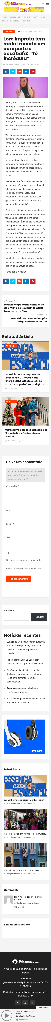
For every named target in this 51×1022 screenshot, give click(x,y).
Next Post (41, 315)
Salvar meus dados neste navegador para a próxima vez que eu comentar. (24, 564)
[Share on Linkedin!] (26, 71)
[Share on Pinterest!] (32, 71)
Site (8, 537)
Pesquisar (9, 610)
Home (4, 17)
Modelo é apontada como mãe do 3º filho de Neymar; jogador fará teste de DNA (24, 308)
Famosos (12, 17)
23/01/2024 (34, 64)
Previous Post (12, 301)
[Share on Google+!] (19, 71)
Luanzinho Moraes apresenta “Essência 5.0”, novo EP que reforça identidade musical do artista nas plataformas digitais (24, 379)
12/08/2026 (12, 388)
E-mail (10, 524)
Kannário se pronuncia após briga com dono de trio (29, 320)
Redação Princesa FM (15, 64)
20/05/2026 (12, 441)
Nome (9, 510)
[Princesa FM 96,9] (18, 3)
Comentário (12, 486)
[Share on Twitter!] (13, 71)
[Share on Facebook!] (6, 71)
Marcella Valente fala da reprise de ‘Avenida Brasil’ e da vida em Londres (26, 433)
